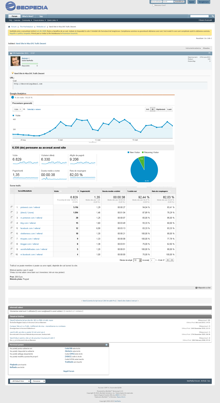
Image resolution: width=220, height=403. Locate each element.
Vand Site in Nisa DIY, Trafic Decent (31, 44)
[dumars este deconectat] (15, 61)
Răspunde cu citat (204, 288)
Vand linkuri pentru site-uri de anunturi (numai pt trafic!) (32, 338)
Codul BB (68, 349)
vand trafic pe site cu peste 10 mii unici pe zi (27, 332)
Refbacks (13, 367)
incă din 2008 (41, 31)
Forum (14, 16)
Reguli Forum (68, 371)
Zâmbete (68, 351)
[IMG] (72, 354)
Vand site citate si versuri (127, 301)
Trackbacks (69, 362)
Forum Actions (39, 20)
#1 (209, 53)
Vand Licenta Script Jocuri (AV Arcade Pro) (99, 301)
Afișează (205, 48)
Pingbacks (14, 365)
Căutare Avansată (205, 20)
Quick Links (51, 20)
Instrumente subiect (192, 48)
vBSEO (117, 395)
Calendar (17, 20)
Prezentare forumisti (69, 33)
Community (26, 20)
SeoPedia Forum (193, 381)
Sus (208, 381)
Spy (41, 16)
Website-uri (41, 27)
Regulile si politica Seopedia (20, 33)
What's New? (27, 16)
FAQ (10, 20)
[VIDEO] (68, 357)
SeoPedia (117, 401)
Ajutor (191, 2)
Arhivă (203, 381)
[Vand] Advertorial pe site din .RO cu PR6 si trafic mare (31, 320)
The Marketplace (26, 27)
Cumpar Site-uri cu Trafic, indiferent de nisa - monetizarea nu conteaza (37, 326)
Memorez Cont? (160, 5)
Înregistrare (204, 2)
